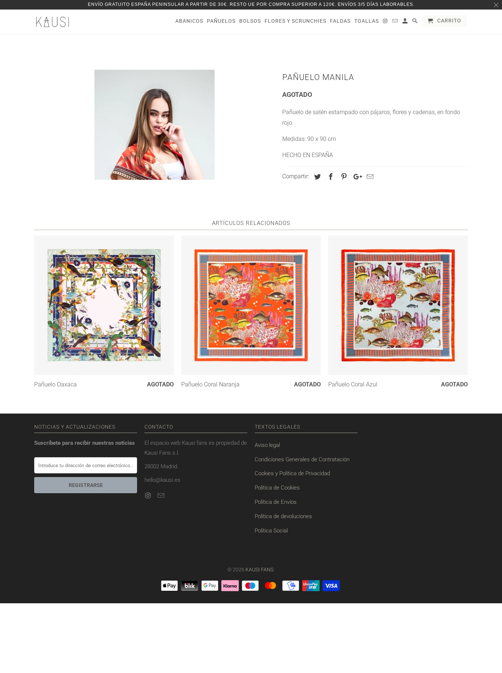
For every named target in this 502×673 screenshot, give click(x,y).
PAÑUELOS (221, 21)
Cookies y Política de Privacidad (292, 473)
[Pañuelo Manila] (154, 125)
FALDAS (340, 21)
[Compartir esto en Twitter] (316, 177)
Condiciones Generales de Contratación (302, 459)
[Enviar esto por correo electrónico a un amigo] (369, 177)
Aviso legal (267, 445)
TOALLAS (366, 21)
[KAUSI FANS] (52, 22)
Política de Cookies (277, 487)
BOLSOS (250, 21)
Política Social (271, 530)
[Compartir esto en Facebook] (330, 177)
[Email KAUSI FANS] (162, 495)
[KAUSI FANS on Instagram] (148, 495)
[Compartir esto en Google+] (356, 177)
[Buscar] (415, 22)
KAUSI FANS (259, 569)
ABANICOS (189, 21)
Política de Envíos (276, 502)
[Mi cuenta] (405, 22)
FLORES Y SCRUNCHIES (295, 21)
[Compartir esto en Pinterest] (343, 177)
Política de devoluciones (283, 516)
